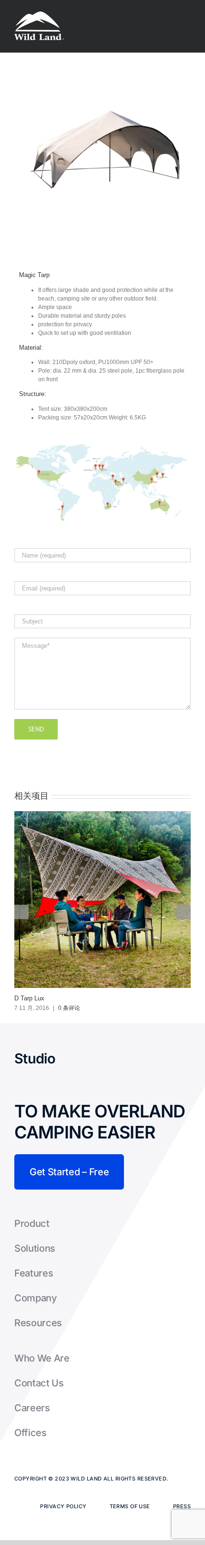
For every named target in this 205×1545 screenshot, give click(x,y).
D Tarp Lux (29, 998)
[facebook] (64, 1059)
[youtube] (127, 1059)
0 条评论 (69, 1008)
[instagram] (106, 1059)
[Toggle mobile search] (170, 15)
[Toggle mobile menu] (187, 15)
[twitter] (85, 1059)
